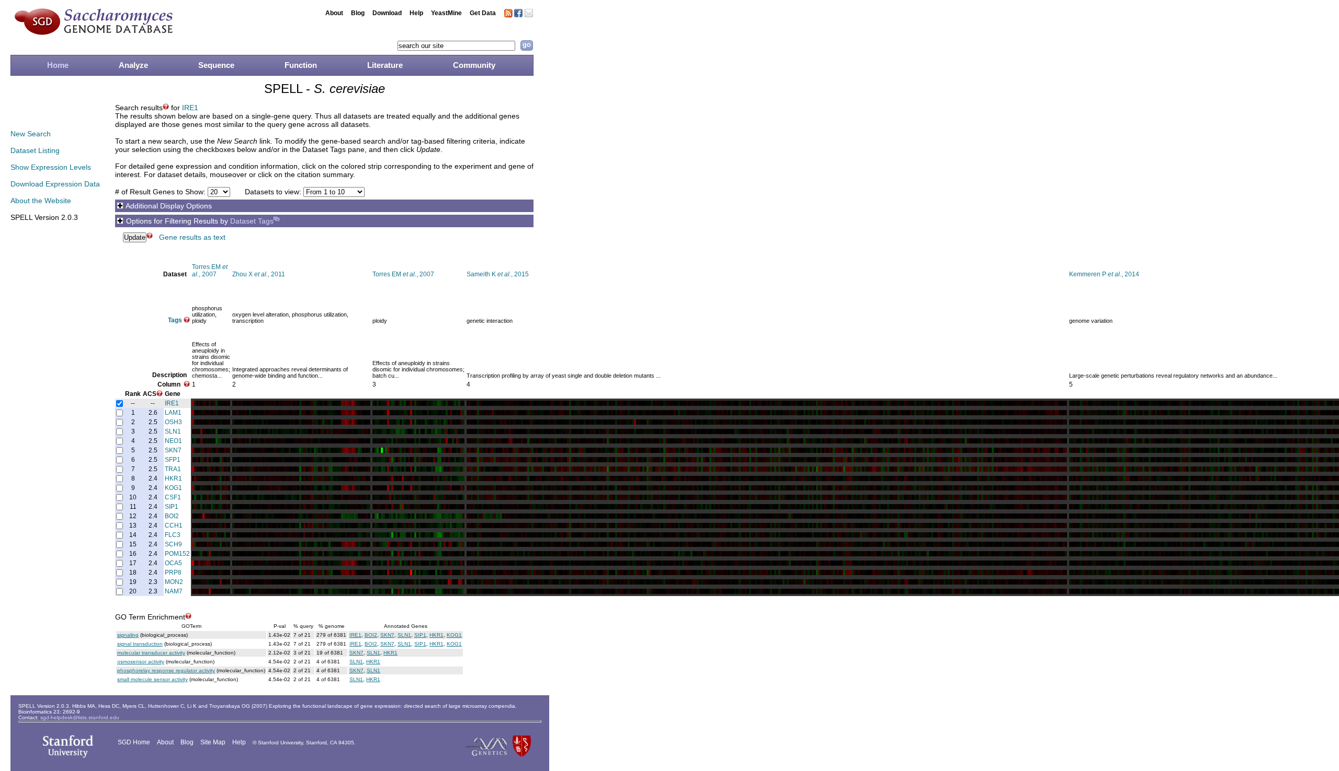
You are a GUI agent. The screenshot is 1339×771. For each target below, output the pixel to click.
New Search (30, 134)
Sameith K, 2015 (498, 274)
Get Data (483, 13)
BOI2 (172, 516)
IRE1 (190, 107)
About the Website (40, 200)
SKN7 (173, 450)
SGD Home (134, 742)
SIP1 (171, 506)
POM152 (177, 553)
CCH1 (174, 525)
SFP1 (172, 459)
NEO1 (173, 441)
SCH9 (173, 544)
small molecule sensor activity (152, 679)
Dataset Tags (252, 221)
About (334, 13)
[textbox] (456, 46)
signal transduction (140, 644)
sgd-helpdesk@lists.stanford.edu (79, 717)
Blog (358, 13)
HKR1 (173, 478)
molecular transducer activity (151, 653)
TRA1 (173, 469)
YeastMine (446, 13)
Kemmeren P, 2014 (1104, 274)
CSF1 (173, 497)
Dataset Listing (35, 150)
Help (416, 13)
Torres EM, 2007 (210, 270)
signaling (128, 635)
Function (301, 65)
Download (387, 13)
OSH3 (173, 422)
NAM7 (174, 591)
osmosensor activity (140, 661)
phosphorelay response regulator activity (166, 670)
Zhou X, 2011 (258, 274)
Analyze (133, 65)
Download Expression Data (55, 184)
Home (58, 65)
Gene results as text (192, 237)
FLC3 (172, 535)
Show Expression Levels (50, 167)
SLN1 (173, 431)
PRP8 (173, 572)
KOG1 (173, 488)
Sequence (216, 65)
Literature (385, 65)
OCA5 (173, 563)
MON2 (174, 582)
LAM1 (173, 412)
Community (474, 65)
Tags (175, 320)
